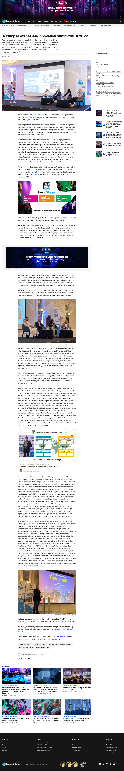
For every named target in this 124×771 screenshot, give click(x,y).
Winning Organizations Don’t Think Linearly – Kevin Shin (112, 154)
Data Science (57, 25)
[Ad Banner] (47, 257)
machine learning (40, 647)
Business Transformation (10, 685)
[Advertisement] (62, 9)
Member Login (76, 744)
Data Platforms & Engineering (41, 716)
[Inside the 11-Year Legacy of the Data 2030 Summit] (77, 676)
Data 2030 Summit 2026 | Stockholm (105, 83)
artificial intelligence (40, 644)
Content (5, 739)
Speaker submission (111, 747)
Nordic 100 (109, 744)
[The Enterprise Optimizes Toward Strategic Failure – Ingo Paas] (77, 707)
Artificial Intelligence (8, 25)
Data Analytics (68, 25)
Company (109, 739)
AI (31, 644)
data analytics (53, 644)
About (108, 742)
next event (61, 621)
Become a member (77, 742)
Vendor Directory (76, 750)
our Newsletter (61, 637)
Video (4, 747)
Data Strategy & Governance (44, 747)
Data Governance (83, 25)
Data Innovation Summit (35, 117)
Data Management (34, 25)
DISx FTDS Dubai (102, 64)
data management (23, 647)
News (3, 744)
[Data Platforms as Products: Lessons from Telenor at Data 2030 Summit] (47, 707)
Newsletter (5, 753)
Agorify (35, 172)
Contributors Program (112, 750)
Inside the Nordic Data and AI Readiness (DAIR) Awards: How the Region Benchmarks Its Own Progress (114, 124)
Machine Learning (46, 25)
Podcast (4, 750)
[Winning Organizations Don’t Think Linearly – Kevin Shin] (16, 707)
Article (4, 742)
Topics (39, 739)
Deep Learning (94, 25)
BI (74, 25)
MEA (48, 647)
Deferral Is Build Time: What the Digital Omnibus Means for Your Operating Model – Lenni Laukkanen (113, 135)
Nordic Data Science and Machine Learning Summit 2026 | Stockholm (108, 92)
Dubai (31, 647)
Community (75, 739)
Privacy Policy (110, 753)
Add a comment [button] (25, 658)
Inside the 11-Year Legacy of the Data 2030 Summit (113, 144)
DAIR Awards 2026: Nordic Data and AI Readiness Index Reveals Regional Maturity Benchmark (113, 114)
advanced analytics (24, 644)
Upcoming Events (76, 747)
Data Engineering (21, 25)
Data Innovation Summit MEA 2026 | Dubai (108, 72)
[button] (120, 21)
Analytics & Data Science (43, 750)
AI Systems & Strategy (42, 742)
